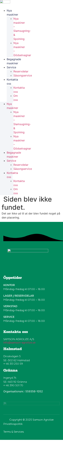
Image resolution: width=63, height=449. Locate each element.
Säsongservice (22, 75)
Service (11, 67)
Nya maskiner (12, 12)
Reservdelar (20, 71)
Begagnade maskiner (14, 61)
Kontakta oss (12, 81)
